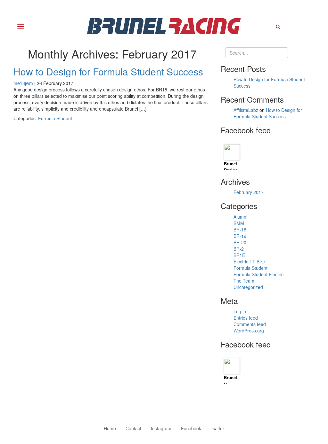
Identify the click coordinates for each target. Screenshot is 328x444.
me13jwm (23, 83)
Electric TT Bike (249, 261)
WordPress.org (249, 330)
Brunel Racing (231, 166)
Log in (240, 311)
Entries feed (246, 318)
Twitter (217, 428)
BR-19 (240, 236)
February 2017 (249, 192)
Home (110, 428)
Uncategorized (248, 287)
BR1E (239, 255)
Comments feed (250, 324)
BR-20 (240, 242)
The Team (244, 280)
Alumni (240, 217)
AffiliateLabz (246, 110)
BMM (239, 223)
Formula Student (55, 118)
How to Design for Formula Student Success (108, 71)
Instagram (161, 428)
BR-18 (240, 229)
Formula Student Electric (258, 274)
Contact (133, 428)
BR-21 (240, 248)
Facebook (191, 428)
